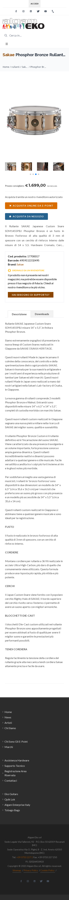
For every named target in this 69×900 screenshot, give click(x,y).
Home (6, 66)
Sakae (9, 54)
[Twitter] (38, 11)
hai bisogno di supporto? (30, 294)
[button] (30, 174)
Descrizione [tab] (19, 314)
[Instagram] (23, 11)
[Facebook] (16, 11)
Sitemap (17, 870)
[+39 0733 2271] (53, 11)
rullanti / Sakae (19, 66)
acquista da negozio (28, 216)
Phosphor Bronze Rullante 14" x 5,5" (38, 66)
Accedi (35, 3)
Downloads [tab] (42, 314)
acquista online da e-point (33, 205)
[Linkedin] (30, 11)
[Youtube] (45, 11)
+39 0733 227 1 (24, 857)
